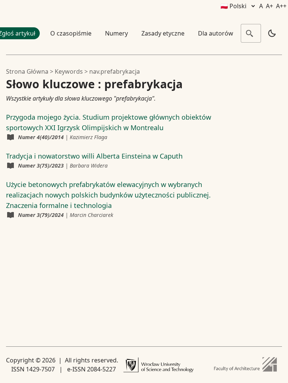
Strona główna (27, 71)
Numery (116, 33)
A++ (281, 6)
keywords (69, 71)
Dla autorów (215, 33)
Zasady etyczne (162, 33)
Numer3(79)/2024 (41, 214)
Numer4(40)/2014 (41, 137)
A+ (269, 6)
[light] (272, 33)
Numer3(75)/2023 (41, 165)
